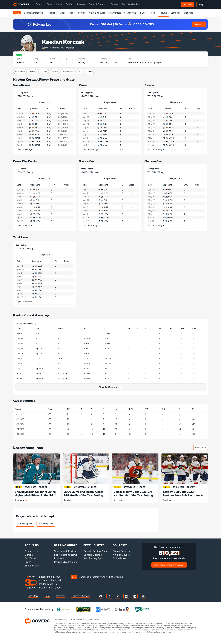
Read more (201, 448)
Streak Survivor (121, 551)
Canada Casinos (92, 554)
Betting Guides (65, 545)
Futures (81, 12)
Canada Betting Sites (95, 551)
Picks (59, 4)
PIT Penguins (52, 47)
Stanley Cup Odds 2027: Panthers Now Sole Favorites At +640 (183, 493)
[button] (110, 387)
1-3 (60, 358)
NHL (17, 12)
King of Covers (121, 554)
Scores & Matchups (33, 12)
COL (38, 338)
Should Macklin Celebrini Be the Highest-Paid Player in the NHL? (35, 493)
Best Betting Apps (93, 558)
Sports (39, 4)
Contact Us (31, 551)
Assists (43, 71)
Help (47, 595)
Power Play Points (25, 161)
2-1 (61, 338)
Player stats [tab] (45, 102)
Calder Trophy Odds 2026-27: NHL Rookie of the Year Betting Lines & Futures (133, 493)
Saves (90, 71)
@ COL (39, 348)
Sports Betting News (65, 554)
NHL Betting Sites (25, 524)
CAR (38, 334)
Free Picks (51, 12)
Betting (69, 4)
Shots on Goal (153, 161)
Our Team (30, 558)
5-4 (61, 373)
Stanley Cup (130, 12)
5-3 (61, 343)
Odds (49, 4)
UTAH (38, 373)
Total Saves (20, 237)
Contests (120, 545)
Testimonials (32, 565)
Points (32, 71)
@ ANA (39, 354)
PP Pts (55, 71)
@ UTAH (39, 368)
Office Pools (119, 558)
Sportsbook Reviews (65, 551)
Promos (81, 4)
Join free (187, 4)
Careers (29, 554)
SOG (81, 71)
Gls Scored (20, 71)
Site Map (33, 595)
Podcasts (59, 558)
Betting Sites (93, 545)
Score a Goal (68, 71)
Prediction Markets (131, 4)
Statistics (188, 12)
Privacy (60, 595)
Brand (28, 561)
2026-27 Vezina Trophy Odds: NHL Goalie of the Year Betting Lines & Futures (83, 493)
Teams (153, 12)
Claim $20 (199, 24)
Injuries (143, 12)
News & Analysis (97, 12)
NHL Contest (114, 12)
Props (72, 12)
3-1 (61, 348)
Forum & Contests (98, 4)
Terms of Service (80, 595)
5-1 (61, 354)
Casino (114, 4)
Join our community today (169, 564)
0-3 (60, 334)
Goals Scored (21, 85)
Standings (175, 12)
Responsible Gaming (65, 561)
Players (163, 12)
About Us (32, 545)
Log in (202, 4)
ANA (38, 358)
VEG (49, 414)
